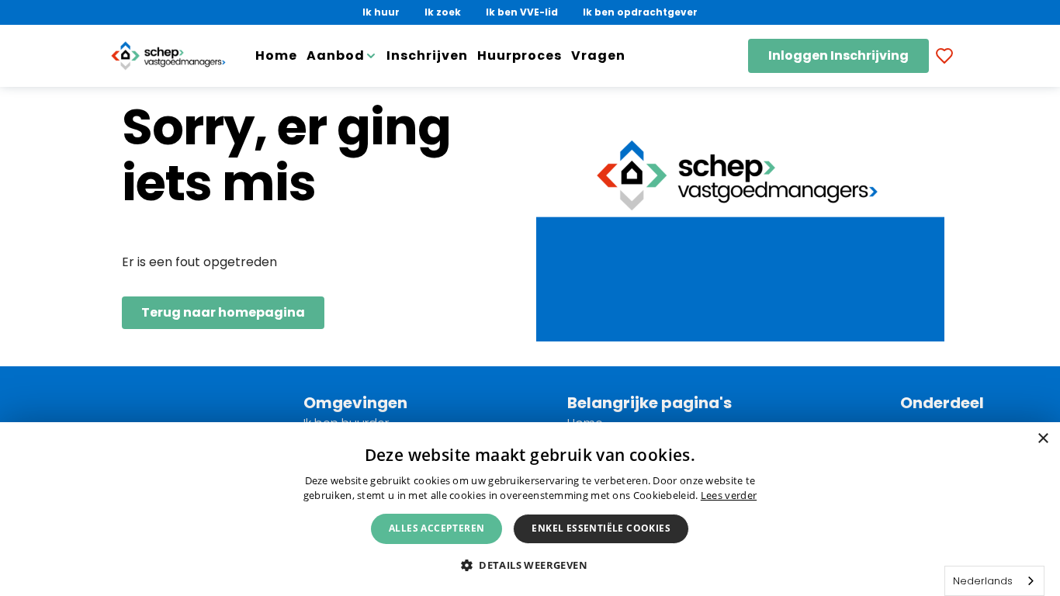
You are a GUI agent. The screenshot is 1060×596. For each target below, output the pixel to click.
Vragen (598, 55)
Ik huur (381, 12)
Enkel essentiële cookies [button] (601, 528)
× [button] (1042, 439)
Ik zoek (442, 12)
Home (276, 55)
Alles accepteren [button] (436, 528)
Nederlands (983, 580)
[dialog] (530, 509)
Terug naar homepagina (223, 312)
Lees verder (729, 495)
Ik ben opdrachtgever (640, 12)
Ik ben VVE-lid (522, 12)
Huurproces (519, 55)
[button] (530, 564)
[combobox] (994, 581)
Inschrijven (427, 55)
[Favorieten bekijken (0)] (944, 56)
